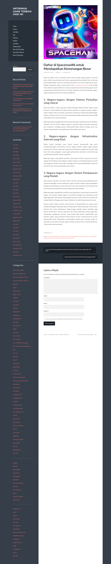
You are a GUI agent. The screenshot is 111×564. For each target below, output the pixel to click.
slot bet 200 (16, 363)
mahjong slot (16, 311)
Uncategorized (17, 450)
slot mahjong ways (18, 408)
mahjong (15, 308)
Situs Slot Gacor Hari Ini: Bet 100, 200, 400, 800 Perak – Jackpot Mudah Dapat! (22, 128)
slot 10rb (15, 356)
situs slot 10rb (17, 339)
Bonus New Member (18, 270)
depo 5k (15, 466)
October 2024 (17, 214)
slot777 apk (16, 432)
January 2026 (16, 162)
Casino (15, 29)
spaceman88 (70, 238)
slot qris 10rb (16, 422)
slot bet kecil (16, 367)
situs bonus (16, 332)
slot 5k (15, 493)
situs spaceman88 (91, 236)
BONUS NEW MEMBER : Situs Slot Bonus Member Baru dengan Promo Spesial (22, 110)
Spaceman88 (16, 443)
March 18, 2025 (49, 72)
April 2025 (16, 193)
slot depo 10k (16, 384)
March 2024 (16, 238)
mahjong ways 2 (17, 318)
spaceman (15, 436)
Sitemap (15, 38)
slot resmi (15, 522)
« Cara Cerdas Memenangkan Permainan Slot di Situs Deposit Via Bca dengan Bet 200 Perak (68, 250)
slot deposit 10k (17, 394)
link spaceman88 (71, 236)
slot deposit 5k (17, 549)
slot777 (15, 429)
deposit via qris (17, 294)
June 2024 (16, 227)
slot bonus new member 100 (20, 381)
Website (46, 311)
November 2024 (17, 210)
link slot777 (16, 301)
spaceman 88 (55, 238)
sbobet (15, 329)
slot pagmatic (16, 476)
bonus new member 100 (19, 273)
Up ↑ (96, 334)
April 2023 (16, 252)
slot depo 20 (16, 539)
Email (46, 303)
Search (15, 66)
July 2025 (15, 183)
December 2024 (17, 207)
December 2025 (17, 165)
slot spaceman (17, 525)
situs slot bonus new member (20, 342)
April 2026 (16, 155)
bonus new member (18, 483)
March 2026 (16, 158)
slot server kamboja (18, 425)
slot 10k (15, 353)
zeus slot (15, 453)
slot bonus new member (19, 377)
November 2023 (17, 248)
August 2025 (16, 179)
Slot (14, 35)
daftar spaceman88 (52, 236)
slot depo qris (16, 529)
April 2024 (16, 234)
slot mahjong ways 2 (18, 412)
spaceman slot (63, 238)
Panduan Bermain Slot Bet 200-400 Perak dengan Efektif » (80, 257)
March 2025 (16, 196)
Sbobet (15, 41)
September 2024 (17, 217)
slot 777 (15, 360)
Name (46, 296)
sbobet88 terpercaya (18, 535)
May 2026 (16, 151)
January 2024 (16, 241)
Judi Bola (15, 32)
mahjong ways (16, 315)
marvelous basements (82, 85)
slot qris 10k (16, 418)
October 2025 (17, 172)
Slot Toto (15, 486)
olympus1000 (16, 325)
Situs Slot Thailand (18, 52)
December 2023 (17, 245)
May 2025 (16, 189)
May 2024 (16, 231)
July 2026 (15, 145)
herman (15, 127)
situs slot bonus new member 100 (22, 346)
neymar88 (15, 322)
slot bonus (15, 370)
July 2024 (15, 224)
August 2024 (16, 220)
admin (58, 72)
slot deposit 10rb (17, 398)
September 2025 (17, 176)
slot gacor (15, 401)
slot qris (15, 415)
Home (15, 26)
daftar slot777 (17, 291)
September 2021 (17, 255)
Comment (47, 277)
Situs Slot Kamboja (18, 49)
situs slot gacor (17, 489)
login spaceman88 (81, 236)
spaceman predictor (18, 439)
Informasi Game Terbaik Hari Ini (22, 11)
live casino (16, 304)
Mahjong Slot (17, 46)
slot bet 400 (16, 519)
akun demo (16, 479)
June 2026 (16, 148)
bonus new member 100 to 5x (21, 280)
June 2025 (16, 186)
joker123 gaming (18, 55)
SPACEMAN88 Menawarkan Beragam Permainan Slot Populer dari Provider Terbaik (23, 86)
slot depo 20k (16, 387)
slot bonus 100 (17, 374)
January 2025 (16, 203)
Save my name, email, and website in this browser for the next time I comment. (64, 319)
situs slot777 (16, 473)
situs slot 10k (16, 336)
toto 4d (15, 515)
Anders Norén (88, 334)
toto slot (15, 446)
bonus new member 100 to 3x (21, 277)
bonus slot (15, 284)
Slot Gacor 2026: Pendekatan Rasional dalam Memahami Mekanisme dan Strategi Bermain (23, 93)
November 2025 (17, 169)
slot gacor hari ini (17, 405)
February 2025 (17, 200)
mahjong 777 (16, 500)
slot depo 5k (16, 391)
